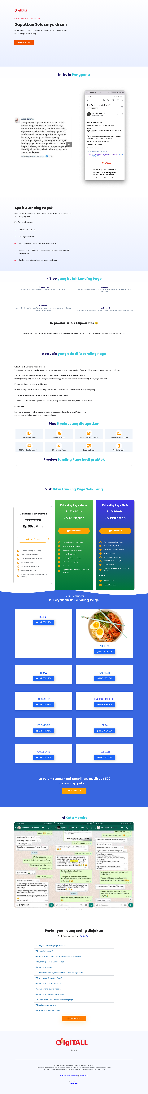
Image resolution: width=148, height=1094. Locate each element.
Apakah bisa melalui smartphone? (51, 994)
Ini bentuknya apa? (45, 951)
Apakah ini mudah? (45, 967)
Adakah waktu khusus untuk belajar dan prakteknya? (59, 956)
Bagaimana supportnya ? (47, 1005)
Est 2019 (74, 1050)
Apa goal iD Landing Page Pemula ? (51, 945)
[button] (16, 465)
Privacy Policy (83, 1076)
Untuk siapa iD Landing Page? (49, 978)
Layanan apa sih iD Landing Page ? (51, 962)
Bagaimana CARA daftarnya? (48, 1010)
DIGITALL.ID (74, 1084)
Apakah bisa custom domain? (49, 983)
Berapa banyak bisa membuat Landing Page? (55, 999)
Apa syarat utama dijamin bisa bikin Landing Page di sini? (60, 972)
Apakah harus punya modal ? (49, 989)
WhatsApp (74, 1076)
